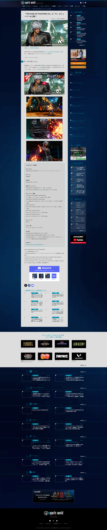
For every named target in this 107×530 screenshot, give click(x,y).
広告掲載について (57, 523)
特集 (24, 6)
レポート (60, 6)
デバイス (66, 6)
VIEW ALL (81, 45)
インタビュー (35, 6)
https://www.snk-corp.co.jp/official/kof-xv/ (34, 244)
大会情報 (54, 6)
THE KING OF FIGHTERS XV (54, 51)
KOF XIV (41, 69)
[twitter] (53, 520)
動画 (72, 6)
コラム (42, 6)
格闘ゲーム (44, 51)
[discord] (57, 520)
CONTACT (48, 523)
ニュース (78, 6)
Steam (41, 189)
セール (29, 6)
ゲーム (48, 6)
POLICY (66, 523)
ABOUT (41, 523)
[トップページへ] (53, 514)
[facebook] (50, 520)
